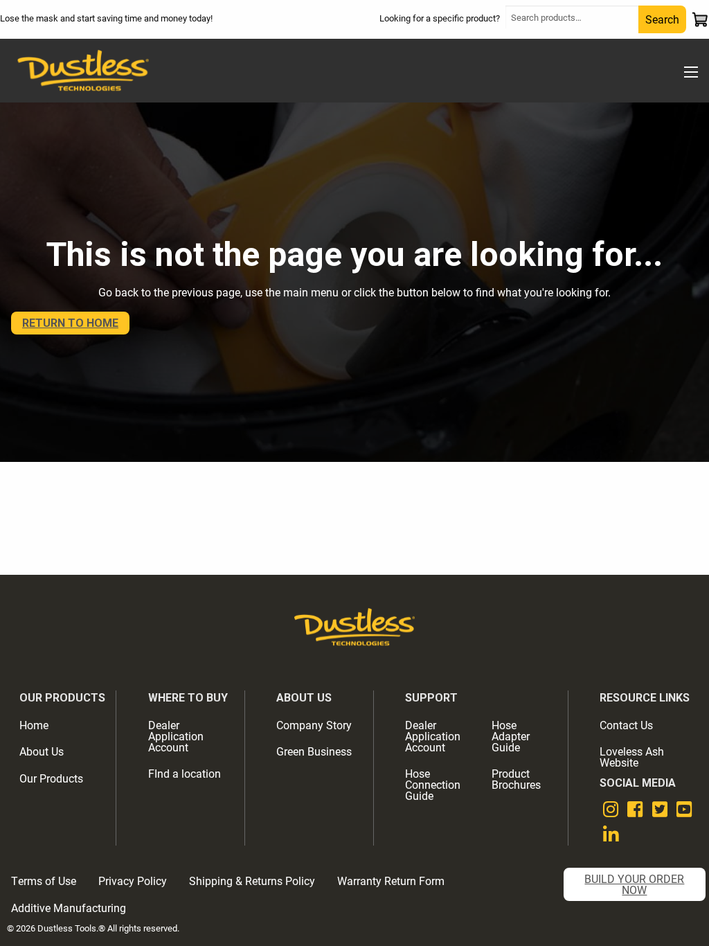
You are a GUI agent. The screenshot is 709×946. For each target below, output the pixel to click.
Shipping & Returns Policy (252, 880)
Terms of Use (43, 880)
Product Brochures (516, 779)
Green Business (314, 751)
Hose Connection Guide (432, 784)
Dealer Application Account (176, 735)
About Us (41, 751)
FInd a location (184, 773)
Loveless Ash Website (632, 756)
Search (662, 19)
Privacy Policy (132, 880)
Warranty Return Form (391, 880)
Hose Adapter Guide (511, 735)
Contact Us (626, 724)
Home (33, 724)
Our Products (51, 778)
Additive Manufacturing (68, 907)
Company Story (314, 724)
